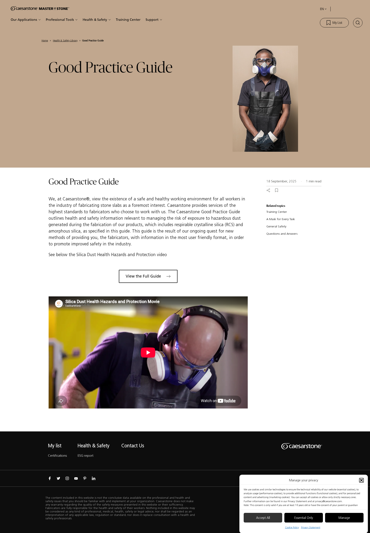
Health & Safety (95, 20)
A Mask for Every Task (280, 219)
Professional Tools (60, 20)
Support (152, 20)
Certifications (57, 455)
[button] (361, 480)
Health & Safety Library (65, 40)
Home (45, 40)
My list (54, 446)
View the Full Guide (143, 276)
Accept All (263, 518)
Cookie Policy (292, 527)
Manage (344, 518)
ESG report (85, 455)
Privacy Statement (310, 527)
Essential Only (303, 518)
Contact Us (132, 446)
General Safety (276, 226)
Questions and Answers (281, 234)
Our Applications (24, 20)
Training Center (128, 20)
